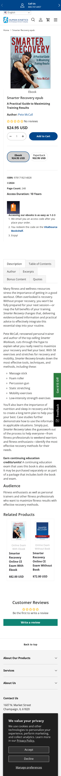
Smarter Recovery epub (23, 30)
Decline (29, 759)
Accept (29, 750)
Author (11, 271)
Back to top (30, 644)
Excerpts (28, 271)
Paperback (39, 157)
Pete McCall (25, 114)
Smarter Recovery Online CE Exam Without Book (42, 561)
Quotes (37, 279)
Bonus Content (16, 279)
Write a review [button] (30, 622)
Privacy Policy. (26, 740)
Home (6, 30)
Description (14, 264)
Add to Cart (43, 136)
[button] (15, 121)
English (11, 12)
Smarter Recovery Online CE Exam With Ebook (16, 561)
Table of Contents (40, 264)
